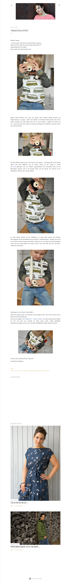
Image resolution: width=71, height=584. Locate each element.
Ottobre (34, 370)
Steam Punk (46, 370)
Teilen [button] (12, 368)
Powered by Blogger (37, 578)
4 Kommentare (18, 550)
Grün (21, 370)
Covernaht (17, 370)
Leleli (14, 166)
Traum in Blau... (19, 502)
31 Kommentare (19, 505)
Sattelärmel (40, 370)
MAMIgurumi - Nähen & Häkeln (34, 319)
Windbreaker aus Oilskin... (25, 546)
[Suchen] (59, 5)
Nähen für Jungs (27, 370)
